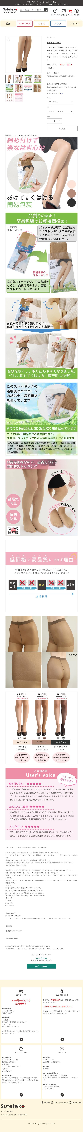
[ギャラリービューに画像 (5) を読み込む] (9, 88)
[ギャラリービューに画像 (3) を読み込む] (28, 79)
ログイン (76, 15)
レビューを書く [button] (41, 966)
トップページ (51, 37)
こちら (61, 93)
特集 (8, 23)
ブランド (74, 23)
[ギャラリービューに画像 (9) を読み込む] (9, 97)
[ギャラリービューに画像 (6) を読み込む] (19, 88)
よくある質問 (55, 15)
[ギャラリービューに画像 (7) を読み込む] (28, 88)
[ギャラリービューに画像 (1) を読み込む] (9, 79)
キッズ (41, 23)
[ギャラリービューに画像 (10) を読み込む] (19, 97)
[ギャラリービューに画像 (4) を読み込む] (37, 79)
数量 (48, 117)
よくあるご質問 (28, 4)
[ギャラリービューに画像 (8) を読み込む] (37, 88)
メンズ (58, 23)
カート (70, 15)
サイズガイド (39, 4)
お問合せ (64, 15)
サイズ (49, 97)
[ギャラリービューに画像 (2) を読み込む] (19, 79)
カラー (49, 107)
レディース (25, 23)
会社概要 (18, 4)
